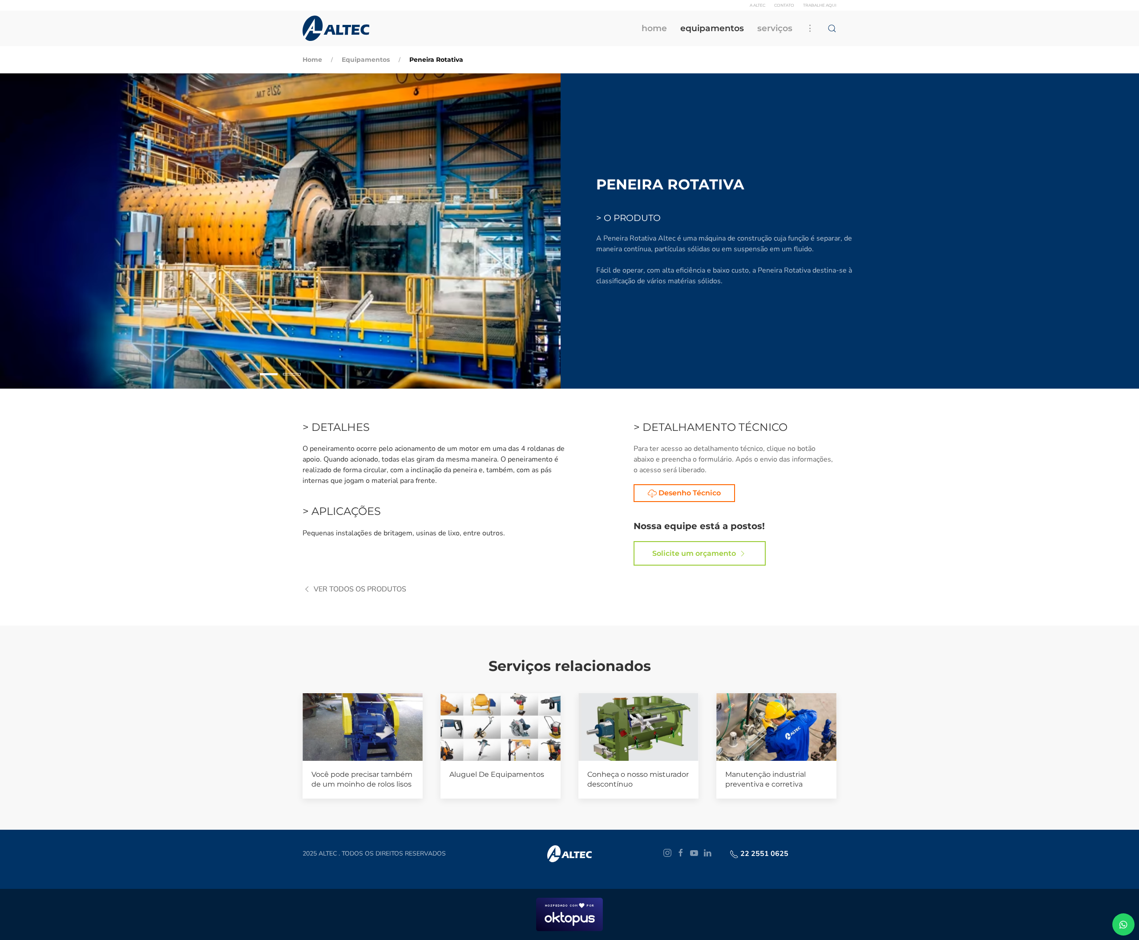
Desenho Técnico (689, 493)
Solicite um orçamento (694, 553)
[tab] (269, 374)
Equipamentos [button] (712, 28)
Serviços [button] (774, 28)
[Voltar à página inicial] (336, 28)
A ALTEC (757, 5)
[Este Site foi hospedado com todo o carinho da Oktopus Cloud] (569, 914)
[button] (832, 28)
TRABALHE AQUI (819, 5)
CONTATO (784, 5)
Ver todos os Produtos (360, 589)
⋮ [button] (810, 28)
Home (654, 28)
